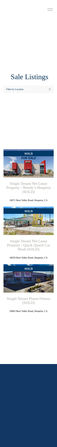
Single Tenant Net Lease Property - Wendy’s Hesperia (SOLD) (28, 187)
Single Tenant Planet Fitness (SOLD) (28, 300)
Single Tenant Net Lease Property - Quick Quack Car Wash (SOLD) (28, 245)
